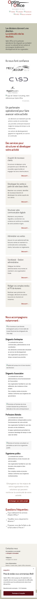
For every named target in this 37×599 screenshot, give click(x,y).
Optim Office (18, 4)
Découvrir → (25, 176)
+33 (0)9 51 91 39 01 (11, 559)
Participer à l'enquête (18, 593)
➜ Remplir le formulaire (12, 553)
